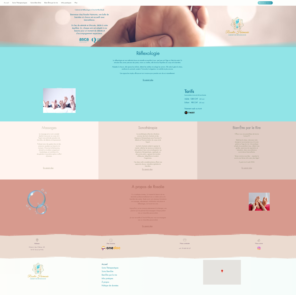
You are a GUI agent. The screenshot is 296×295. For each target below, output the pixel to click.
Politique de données (110, 285)
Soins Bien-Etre (107, 271)
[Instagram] (259, 248)
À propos (105, 282)
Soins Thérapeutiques (110, 267)
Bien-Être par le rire (109, 275)
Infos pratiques (107, 278)
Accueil (105, 264)
